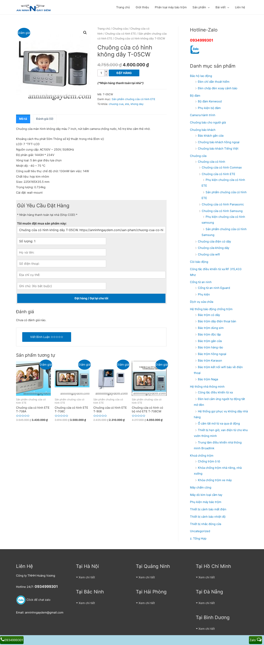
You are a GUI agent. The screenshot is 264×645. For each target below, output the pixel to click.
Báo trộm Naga (208, 379)
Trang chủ (123, 7)
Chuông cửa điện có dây (214, 241)
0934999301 (201, 40)
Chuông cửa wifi (209, 254)
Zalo (253, 640)
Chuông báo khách (202, 130)
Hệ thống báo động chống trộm (211, 309)
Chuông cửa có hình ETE (120, 33)
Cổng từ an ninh (201, 282)
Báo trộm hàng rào (210, 347)
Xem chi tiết (87, 577)
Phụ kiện (204, 294)
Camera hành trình (202, 115)
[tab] (23, 119)
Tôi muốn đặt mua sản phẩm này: (42, 223)
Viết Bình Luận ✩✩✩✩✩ (46, 337)
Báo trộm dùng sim (211, 328)
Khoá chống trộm (201, 455)
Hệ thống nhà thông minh (207, 386)
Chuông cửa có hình (211, 161)
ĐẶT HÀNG (124, 73)
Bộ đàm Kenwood (210, 101)
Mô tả (23, 119)
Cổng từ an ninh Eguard (214, 288)
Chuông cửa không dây (213, 248)
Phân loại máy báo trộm (171, 7)
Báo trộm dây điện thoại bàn (217, 321)
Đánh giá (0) (44, 119)
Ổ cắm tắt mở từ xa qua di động (219, 423)
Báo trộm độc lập (209, 334)
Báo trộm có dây (209, 315)
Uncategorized (200, 531)
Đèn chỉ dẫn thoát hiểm (213, 81)
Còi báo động (199, 262)
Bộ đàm (195, 95)
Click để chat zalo (38, 600)
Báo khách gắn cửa (210, 135)
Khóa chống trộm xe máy (215, 480)
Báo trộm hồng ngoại (212, 354)
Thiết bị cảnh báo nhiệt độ (208, 516)
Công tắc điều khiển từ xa (215, 392)
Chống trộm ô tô (209, 461)
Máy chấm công (200, 487)
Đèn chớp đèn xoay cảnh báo (217, 88)
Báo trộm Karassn (210, 360)
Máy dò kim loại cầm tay (206, 495)
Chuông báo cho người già (208, 122)
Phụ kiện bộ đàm (209, 108)
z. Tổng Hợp (198, 538)
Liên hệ (240, 7)
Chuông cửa (120, 28)
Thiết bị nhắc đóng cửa (205, 524)
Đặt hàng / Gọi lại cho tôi (91, 298)
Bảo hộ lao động (201, 76)
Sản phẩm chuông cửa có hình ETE (133, 99)
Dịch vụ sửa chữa (201, 302)
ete (127, 104)
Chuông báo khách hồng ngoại (218, 142)
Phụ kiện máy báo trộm (205, 502)
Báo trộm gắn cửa (210, 341)
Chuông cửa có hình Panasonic (223, 204)
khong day (137, 104)
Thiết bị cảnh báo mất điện (208, 509)
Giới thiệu (142, 7)
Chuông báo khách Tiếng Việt (218, 148)
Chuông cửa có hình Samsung (222, 211)
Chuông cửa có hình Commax (222, 167)
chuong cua (116, 104)
